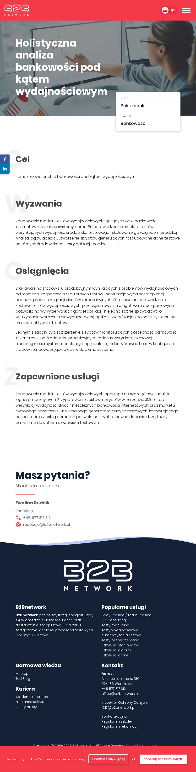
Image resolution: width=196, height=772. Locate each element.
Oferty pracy (26, 706)
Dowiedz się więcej (108, 759)
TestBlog (23, 678)
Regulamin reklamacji (120, 726)
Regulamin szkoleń (117, 721)
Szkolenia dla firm (116, 650)
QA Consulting (114, 620)
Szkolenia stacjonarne (120, 645)
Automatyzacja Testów (121, 635)
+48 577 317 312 (37, 517)
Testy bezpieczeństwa (120, 640)
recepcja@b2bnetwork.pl (46, 524)
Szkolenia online (115, 655)
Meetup (22, 673)
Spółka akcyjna (114, 716)
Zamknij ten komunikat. (163, 759)
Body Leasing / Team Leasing (127, 615)
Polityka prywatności (145, 745)
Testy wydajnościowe (120, 630)
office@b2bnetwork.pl (120, 693)
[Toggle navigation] (186, 10)
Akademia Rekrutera (32, 696)
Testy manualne (115, 625)
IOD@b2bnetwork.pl (118, 707)
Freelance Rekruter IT (33, 701)
